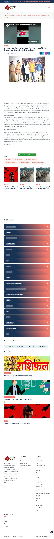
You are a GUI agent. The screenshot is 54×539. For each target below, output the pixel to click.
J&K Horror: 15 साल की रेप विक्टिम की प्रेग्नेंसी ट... (17, 423)
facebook (10, 346)
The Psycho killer (18, 159)
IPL (36, 475)
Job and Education (10, 396)
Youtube (6, 526)
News (10, 13)
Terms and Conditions (25, 465)
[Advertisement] (27, 93)
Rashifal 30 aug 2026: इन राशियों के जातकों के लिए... (18, 375)
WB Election (39, 505)
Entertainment (39, 468)
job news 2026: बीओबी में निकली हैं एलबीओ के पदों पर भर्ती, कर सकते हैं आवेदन (28, 1)
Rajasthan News (39, 460)
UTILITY (38, 495)
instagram (21, 346)
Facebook (6, 519)
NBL (37, 500)
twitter (32, 346)
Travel (37, 477)
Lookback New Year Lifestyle (43, 493)
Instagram (6, 521)
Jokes (37, 503)
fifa (37, 510)
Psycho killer (8, 159)
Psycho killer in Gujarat (30, 159)
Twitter (6, 523)
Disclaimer (22, 468)
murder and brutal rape (38, 162)
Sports (37, 463)
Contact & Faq (23, 463)
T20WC (38, 482)
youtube (43, 346)
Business (38, 480)
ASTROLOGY (8, 373)
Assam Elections (40, 507)
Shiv (8, 53)
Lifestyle (38, 470)
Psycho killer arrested (24, 162)
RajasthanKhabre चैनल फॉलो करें (27, 154)
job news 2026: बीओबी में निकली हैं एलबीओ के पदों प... (18, 399)
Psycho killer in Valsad (10, 162)
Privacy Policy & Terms (10, 536)
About (21, 460)
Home (5, 13)
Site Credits (20, 536)
